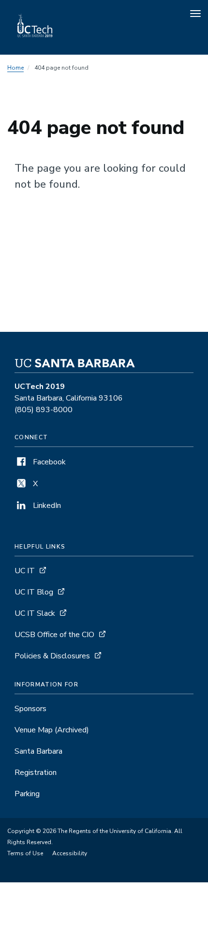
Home (15, 68)
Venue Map (52, 730)
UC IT (25, 570)
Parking (27, 793)
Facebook (48, 462)
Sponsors (30, 708)
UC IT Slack (35, 613)
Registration (36, 772)
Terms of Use (25, 853)
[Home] (35, 41)
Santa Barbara (38, 751)
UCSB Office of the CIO (54, 634)
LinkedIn (46, 505)
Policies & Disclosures (52, 656)
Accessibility (69, 853)
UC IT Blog (34, 592)
